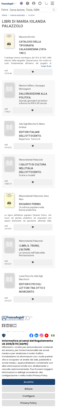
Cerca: (4, 9)
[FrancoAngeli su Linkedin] (7, 326)
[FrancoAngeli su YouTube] (14, 326)
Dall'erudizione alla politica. (33, 95)
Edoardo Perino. (30, 204)
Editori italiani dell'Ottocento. (30, 134)
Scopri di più (46, 66)
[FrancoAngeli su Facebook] (3, 326)
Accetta (28, 382)
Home (4, 15)
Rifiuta (28, 389)
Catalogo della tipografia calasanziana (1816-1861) (33, 47)
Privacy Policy (28, 403)
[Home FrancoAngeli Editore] (9, 4)
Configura (28, 396)
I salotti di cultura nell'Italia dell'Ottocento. (32, 168)
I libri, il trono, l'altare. (29, 247)
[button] (20, 3)
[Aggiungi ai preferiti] (33, 72)
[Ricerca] (53, 10)
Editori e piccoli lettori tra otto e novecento (32, 288)
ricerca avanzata (17, 15)
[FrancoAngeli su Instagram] (11, 326)
